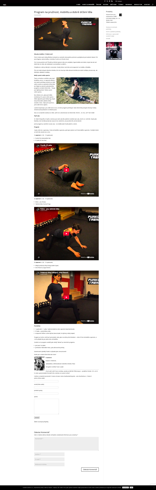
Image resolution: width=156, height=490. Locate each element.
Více (131, 487)
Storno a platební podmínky (113, 31)
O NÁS (78, 4)
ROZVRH (105, 4)
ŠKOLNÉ (98, 4)
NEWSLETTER (138, 4)
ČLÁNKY (121, 4)
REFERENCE (129, 4)
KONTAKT (147, 4)
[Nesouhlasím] (154, 488)
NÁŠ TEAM (113, 4)
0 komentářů (37, 15)
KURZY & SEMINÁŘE (88, 4)
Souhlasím (125, 487)
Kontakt (108, 38)
